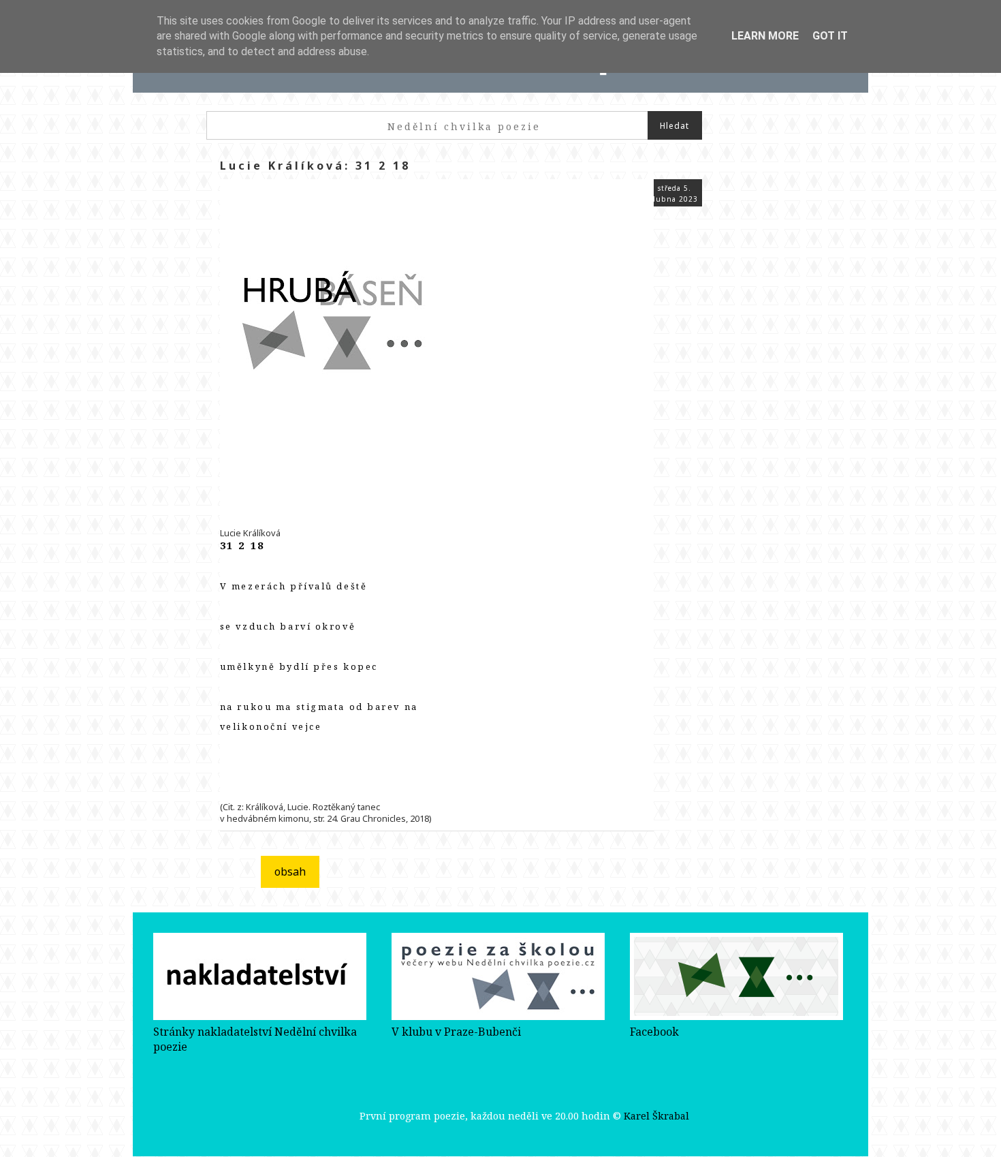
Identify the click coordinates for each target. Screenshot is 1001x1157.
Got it (830, 35)
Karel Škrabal (656, 1115)
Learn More (765, 35)
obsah (290, 871)
